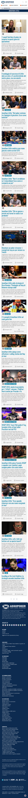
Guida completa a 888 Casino (8, 711)
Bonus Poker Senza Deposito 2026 (10, 733)
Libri (6, 573)
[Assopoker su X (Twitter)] (10, 625)
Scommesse (5, 649)
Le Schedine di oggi (6, 651)
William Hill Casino (6, 719)
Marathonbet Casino (6, 720)
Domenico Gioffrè (20, 480)
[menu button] (26, 2)
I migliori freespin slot (7, 751)
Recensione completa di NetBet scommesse (12, 689)
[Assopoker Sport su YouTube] (23, 625)
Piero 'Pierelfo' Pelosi (19, 331)
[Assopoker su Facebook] (12, 625)
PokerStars (4, 657)
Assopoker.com (5, 610)
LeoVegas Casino (6, 714)
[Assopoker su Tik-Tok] (7, 625)
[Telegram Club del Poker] (14, 625)
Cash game (7, 314)
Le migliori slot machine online (9, 749)
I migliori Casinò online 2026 (8, 730)
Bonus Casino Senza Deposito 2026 (10, 729)
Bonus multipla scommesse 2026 (9, 743)
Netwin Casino (5, 703)
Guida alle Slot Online (7, 747)
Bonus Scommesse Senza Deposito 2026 (11, 737)
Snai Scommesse (6, 682)
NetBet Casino (5, 712)
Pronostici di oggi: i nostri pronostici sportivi (12, 650)
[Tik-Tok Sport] (25, 625)
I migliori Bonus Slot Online (8, 752)
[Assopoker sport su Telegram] (20, 625)
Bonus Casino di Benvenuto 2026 (9, 728)
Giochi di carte (5, 653)
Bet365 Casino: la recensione (8, 701)
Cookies (4, 631)
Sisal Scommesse (6, 681)
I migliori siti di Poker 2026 (8, 734)
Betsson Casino (5, 700)
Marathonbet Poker (6, 668)
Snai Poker (4, 660)
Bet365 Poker (5, 661)
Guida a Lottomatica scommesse (9, 685)
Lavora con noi (5, 633)
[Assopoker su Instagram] (3, 625)
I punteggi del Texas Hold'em (8, 646)
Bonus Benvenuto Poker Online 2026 (10, 732)
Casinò (3, 647)
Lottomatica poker (6, 665)
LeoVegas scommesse (7, 683)
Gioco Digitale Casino (7, 718)
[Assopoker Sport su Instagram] (18, 625)
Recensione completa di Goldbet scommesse (12, 690)
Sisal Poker (4, 659)
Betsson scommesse (6, 676)
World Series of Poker (10, 384)
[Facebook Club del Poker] (16, 625)
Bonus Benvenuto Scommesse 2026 (10, 736)
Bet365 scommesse (6, 678)
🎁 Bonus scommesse (14, 5)
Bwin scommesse (6, 691)
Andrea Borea (20, 92)
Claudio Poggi (20, 53)
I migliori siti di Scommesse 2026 (9, 739)
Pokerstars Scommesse (7, 686)
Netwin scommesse (6, 694)
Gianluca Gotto (19, 158)
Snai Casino (4, 709)
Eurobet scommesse (6, 679)
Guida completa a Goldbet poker (9, 664)
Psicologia (7, 110)
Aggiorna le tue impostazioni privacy (10, 635)
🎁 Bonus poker (4, 5)
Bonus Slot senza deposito (8, 748)
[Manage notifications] (25, 795)
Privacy (3, 632)
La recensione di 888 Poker (8, 663)
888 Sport (4, 687)
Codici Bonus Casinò (6, 745)
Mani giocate (8, 145)
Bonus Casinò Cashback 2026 (8, 740)
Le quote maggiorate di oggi (8, 744)
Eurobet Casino (5, 715)
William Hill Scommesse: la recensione (11, 693)
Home (2, 8)
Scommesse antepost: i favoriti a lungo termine (13, 741)
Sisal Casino (5, 707)
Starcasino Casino (6, 716)
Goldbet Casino (5, 708)
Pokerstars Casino (6, 705)
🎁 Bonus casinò (23, 5)
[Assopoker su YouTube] (5, 625)
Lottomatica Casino (6, 704)
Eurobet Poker (5, 667)
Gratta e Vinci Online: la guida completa (11, 754)
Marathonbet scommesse (8, 696)
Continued (10, 89)
